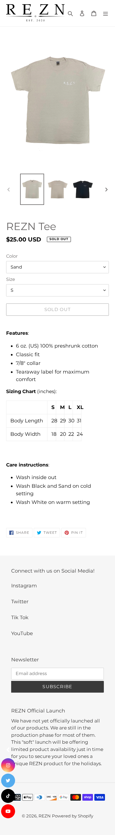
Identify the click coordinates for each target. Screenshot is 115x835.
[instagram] (8, 765)
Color (12, 256)
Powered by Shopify (72, 816)
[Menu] (105, 13)
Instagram (24, 586)
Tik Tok (19, 617)
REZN (45, 816)
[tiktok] (8, 796)
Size (10, 279)
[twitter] (8, 781)
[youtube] (8, 811)
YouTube (22, 633)
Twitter (19, 602)
